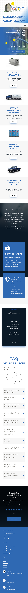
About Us (5, 563)
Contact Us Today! (17, 51)
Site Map (5, 567)
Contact (5, 565)
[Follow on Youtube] (8, 538)
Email (8, 586)
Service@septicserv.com (13, 589)
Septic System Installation (9, 546)
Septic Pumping (7, 549)
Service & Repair (7, 553)
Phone (8, 580)
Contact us (14, 519)
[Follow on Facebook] (4, 538)
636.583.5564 (10, 582)
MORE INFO (13, 85)
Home (4, 561)
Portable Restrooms (8, 551)
